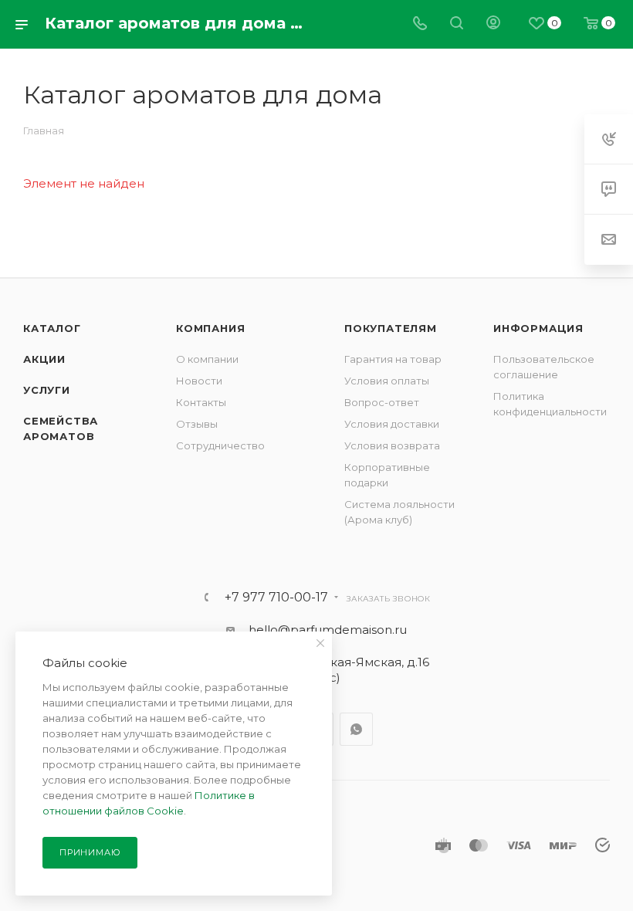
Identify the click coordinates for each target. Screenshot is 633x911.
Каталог (52, 328)
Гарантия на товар (393, 359)
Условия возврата (392, 445)
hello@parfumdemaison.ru (328, 629)
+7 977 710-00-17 (276, 597)
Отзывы (197, 424)
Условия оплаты (386, 380)
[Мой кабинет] (493, 24)
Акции (44, 359)
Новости (199, 380)
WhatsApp (356, 729)
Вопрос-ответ (381, 402)
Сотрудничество (220, 445)
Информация (538, 328)
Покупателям (390, 328)
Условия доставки (391, 424)
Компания (210, 328)
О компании (207, 359)
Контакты (201, 402)
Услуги (46, 390)
